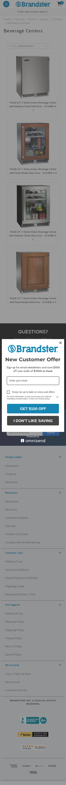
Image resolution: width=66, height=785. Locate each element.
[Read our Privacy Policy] (57, 397)
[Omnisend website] (33, 439)
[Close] (60, 342)
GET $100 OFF (33, 408)
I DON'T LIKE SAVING (33, 420)
